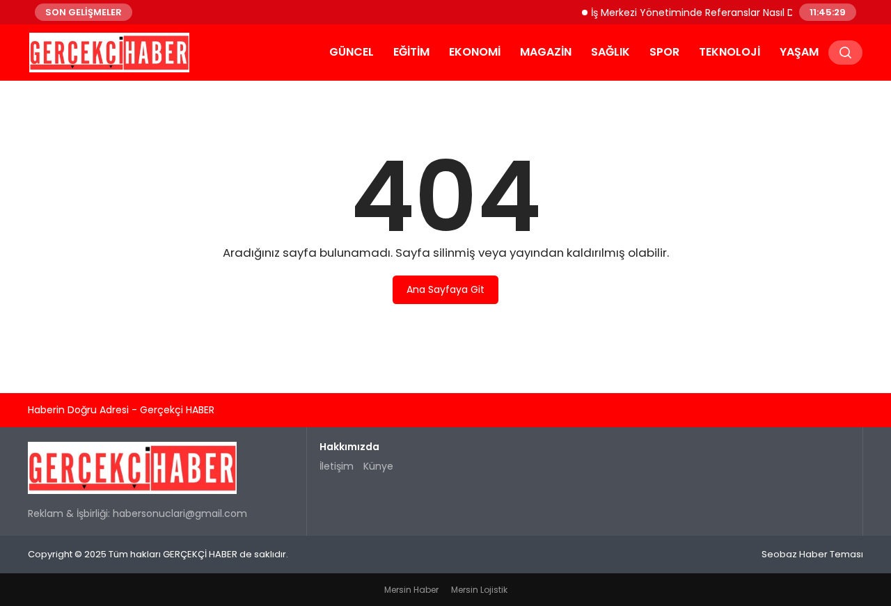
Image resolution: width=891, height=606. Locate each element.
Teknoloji (729, 52)
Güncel (351, 52)
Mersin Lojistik (479, 590)
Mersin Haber (411, 590)
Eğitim (411, 52)
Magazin (545, 52)
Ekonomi (474, 52)
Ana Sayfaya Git (445, 289)
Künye (378, 466)
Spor (664, 52)
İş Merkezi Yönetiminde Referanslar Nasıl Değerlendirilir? (718, 12)
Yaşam (799, 52)
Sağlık (610, 52)
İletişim (337, 466)
